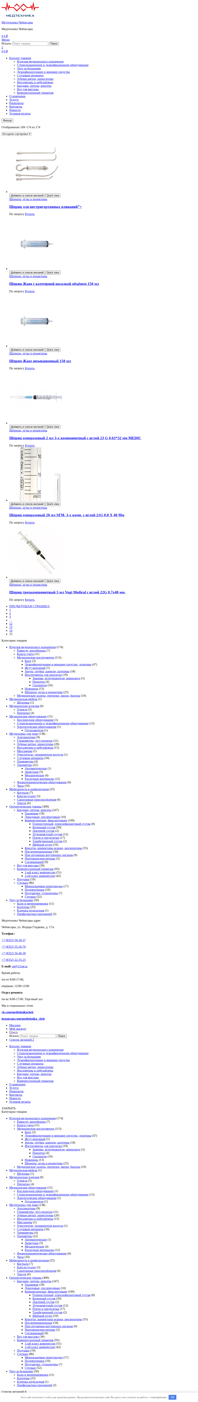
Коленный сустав (43, 827)
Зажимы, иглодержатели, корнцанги (56, 678)
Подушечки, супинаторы (41, 893)
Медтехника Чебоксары (17, 22)
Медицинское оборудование (28, 716)
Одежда (22, 709)
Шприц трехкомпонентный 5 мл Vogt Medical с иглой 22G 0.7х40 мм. (67, 592)
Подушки (23, 879)
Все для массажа (28, 89)
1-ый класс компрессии (40, 872)
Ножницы (31, 688)
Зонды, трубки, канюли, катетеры (47, 671)
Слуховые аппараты (30, 75)
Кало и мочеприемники (32, 903)
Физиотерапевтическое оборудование (42, 782)
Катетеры (23, 907)
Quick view (53, 195)
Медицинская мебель (23, 699)
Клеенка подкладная (30, 910)
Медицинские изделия (24, 706)
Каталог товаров (20, 58)
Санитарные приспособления (36, 799)
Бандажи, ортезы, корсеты (34, 85)
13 (10, 627)
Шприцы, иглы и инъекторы (28, 199)
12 (10, 623)
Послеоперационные (38, 851)
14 (10, 630)
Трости (21, 803)
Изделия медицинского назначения (40, 61)
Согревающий (34, 862)
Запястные (32, 771)
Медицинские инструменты (35, 657)
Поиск (53, 43)
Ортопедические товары (25, 806)
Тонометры (24, 765)
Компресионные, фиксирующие (46, 820)
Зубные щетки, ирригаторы (35, 78)
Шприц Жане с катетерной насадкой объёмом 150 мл (54, 284)
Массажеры (24, 751)
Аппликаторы (26, 737)
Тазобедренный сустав (47, 841)
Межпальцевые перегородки (44, 886)
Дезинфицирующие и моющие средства (43, 72)
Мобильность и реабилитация (29, 789)
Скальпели (39, 685)
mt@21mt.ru (19, 966)
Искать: (7, 43)
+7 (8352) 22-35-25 (14, 959)
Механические (34, 775)
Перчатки (23, 713)
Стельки (22, 882)
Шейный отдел (42, 844)
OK (172, 1397)
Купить (30, 214)
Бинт (28, 661)
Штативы (23, 702)
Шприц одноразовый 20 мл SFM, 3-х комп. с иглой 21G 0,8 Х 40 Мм (66, 515)
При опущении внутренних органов (49, 855)
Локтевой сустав (43, 830)
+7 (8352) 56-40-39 (14, 953)
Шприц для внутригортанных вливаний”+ (45, 207)
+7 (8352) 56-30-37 (14, 940)
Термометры (25, 761)
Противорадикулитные (40, 858)
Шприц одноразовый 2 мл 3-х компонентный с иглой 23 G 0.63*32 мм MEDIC (75, 438)
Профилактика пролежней (34, 914)
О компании (17, 96)
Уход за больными (29, 68)
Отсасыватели (34, 730)
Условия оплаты (20, 113)
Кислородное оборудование (35, 720)
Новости (15, 110)
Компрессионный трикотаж (35, 92)
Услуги (14, 99)
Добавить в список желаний (27, 195)
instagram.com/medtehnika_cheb (23, 1018)
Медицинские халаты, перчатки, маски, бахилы (48, 695)
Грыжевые (31, 813)
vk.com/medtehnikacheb (17, 1012)
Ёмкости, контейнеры (31, 650)
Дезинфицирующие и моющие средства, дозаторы (58, 664)
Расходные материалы (39, 778)
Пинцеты (38, 681)
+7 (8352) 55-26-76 (14, 946)
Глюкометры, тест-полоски (35, 740)
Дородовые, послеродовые (42, 817)
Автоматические (36, 768)
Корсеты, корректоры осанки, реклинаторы (53, 848)
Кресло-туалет (26, 796)
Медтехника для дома (23, 733)
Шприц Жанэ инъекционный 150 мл (40, 361)
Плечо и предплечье (45, 837)
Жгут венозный (35, 668)
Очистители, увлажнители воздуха (40, 754)
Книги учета (25, 654)
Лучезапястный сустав (47, 834)
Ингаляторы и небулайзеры (35, 82)
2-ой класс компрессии (40, 875)
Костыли (23, 792)
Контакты (15, 106)
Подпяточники (34, 889)
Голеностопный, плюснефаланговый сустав (61, 823)
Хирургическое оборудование (36, 726)
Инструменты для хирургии (43, 674)
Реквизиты (16, 103)
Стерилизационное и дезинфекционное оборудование (53, 65)
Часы (20, 785)
